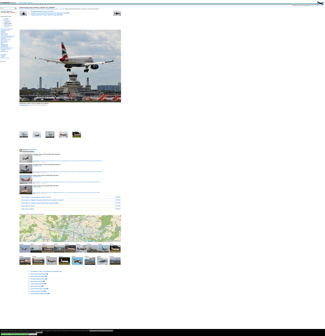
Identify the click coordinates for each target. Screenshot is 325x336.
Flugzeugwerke (4, 35)
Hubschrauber (4, 40)
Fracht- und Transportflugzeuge (8, 36)
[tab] (70, 197)
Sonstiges (3, 50)
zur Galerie (117, 197)
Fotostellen (3, 55)
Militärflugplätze (4, 44)
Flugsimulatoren (4, 33)
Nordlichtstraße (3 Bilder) (38, 279)
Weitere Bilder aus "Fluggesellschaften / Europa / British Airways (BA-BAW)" (40, 203)
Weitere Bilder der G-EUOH (28, 206)
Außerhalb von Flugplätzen (7, 29)
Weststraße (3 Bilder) (37, 281)
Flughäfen (3, 31)
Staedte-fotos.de (7, 24)
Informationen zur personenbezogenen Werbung (101, 330)
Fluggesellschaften (5, 30)
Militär (2, 43)
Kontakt (25, 2)
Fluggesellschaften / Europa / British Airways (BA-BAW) (47, 14)
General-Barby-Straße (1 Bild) (39, 293)
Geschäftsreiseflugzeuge (6, 37)
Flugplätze (3, 32)
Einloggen (311, 5)
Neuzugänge (4, 54)
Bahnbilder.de (6, 18)
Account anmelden (319, 5)
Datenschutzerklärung (5, 57)
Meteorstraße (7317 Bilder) (38, 274)
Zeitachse (3, 56)
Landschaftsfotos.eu (8, 25)
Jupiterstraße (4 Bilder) (37, 283)
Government (3, 38)
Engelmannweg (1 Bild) (37, 291)
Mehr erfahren (39, 332)
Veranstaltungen (4, 51)
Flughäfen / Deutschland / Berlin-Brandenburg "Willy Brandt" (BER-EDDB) (87, 160)
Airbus (57, 9)
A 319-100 (62, 9)
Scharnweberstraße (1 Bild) (38, 288)
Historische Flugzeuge (6, 39)
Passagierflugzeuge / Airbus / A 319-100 (42, 11)
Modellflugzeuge (4, 46)
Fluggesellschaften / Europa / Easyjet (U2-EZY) (42, 181)
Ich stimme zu (32, 334)
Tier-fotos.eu (6, 26)
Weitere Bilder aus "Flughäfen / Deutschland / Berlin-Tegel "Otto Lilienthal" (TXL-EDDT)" (43, 200)
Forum (20, 2)
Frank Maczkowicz (23, 105)
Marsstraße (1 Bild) (36, 286)
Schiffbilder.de (7, 22)
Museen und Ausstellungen (7, 48)
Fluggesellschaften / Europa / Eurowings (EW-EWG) (60, 160)
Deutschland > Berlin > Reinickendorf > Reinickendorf (31, 214)
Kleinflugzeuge (4, 42)
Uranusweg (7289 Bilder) (38, 276)
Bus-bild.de (6, 19)
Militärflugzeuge (4, 45)
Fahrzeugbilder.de (7, 20)
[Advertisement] (50, 22)
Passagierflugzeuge (50, 9)
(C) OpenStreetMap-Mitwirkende (113, 240)
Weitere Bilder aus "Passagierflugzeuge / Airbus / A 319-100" (36, 197)
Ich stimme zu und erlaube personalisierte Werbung (14, 334)
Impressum (29, 2)
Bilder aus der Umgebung (28, 209)
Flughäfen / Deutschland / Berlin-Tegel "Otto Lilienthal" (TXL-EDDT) (50, 13)
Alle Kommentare (33, 149)
